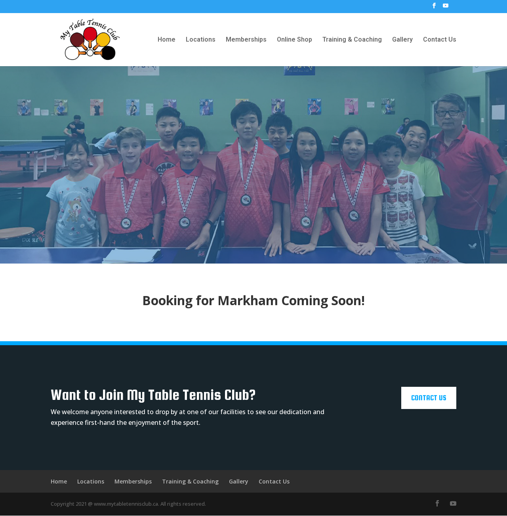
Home (166, 40)
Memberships (246, 40)
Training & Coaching (352, 40)
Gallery (402, 40)
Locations (200, 40)
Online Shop (294, 40)
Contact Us (439, 40)
